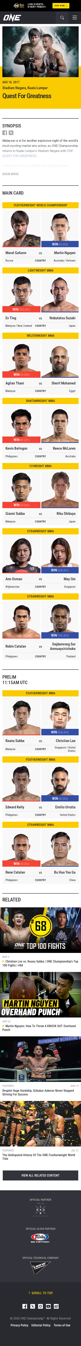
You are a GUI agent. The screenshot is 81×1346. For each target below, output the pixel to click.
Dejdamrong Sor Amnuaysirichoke (62, 646)
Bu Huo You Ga (64, 872)
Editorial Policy (41, 1325)
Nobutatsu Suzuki (62, 318)
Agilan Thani (15, 383)
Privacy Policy (19, 1325)
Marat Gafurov (16, 253)
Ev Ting (11, 318)
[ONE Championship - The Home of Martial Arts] (11, 17)
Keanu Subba (15, 740)
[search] (62, 17)
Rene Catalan (15, 872)
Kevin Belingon (16, 448)
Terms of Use (62, 1325)
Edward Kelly (15, 807)
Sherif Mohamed (63, 383)
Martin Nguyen (64, 253)
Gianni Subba (15, 513)
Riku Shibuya (66, 513)
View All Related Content (40, 1175)
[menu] (74, 17)
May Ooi (69, 579)
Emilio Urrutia (65, 807)
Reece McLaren (64, 448)
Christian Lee (65, 740)
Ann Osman (14, 579)
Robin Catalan (16, 646)
